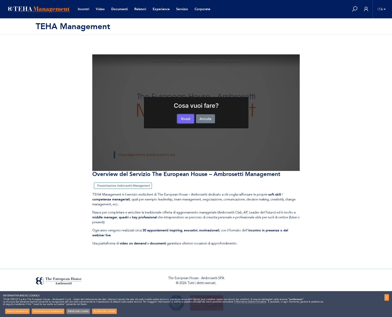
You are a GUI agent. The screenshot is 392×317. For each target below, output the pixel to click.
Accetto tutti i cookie (104, 311)
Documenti (119, 9)
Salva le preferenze (17, 311)
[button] (355, 9)
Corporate (202, 9)
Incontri (83, 9)
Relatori (140, 9)
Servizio (182, 9)
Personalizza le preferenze (48, 311)
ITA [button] (380, 9)
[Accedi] (366, 9)
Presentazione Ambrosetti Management (123, 185)
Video (100, 9)
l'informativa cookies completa (250, 301)
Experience (161, 9)
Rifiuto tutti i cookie (78, 311)
